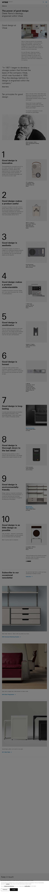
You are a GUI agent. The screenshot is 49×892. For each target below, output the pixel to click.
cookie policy (27, 886)
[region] (24, 886)
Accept (13, 889)
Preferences (5, 889)
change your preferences (9, 886)
